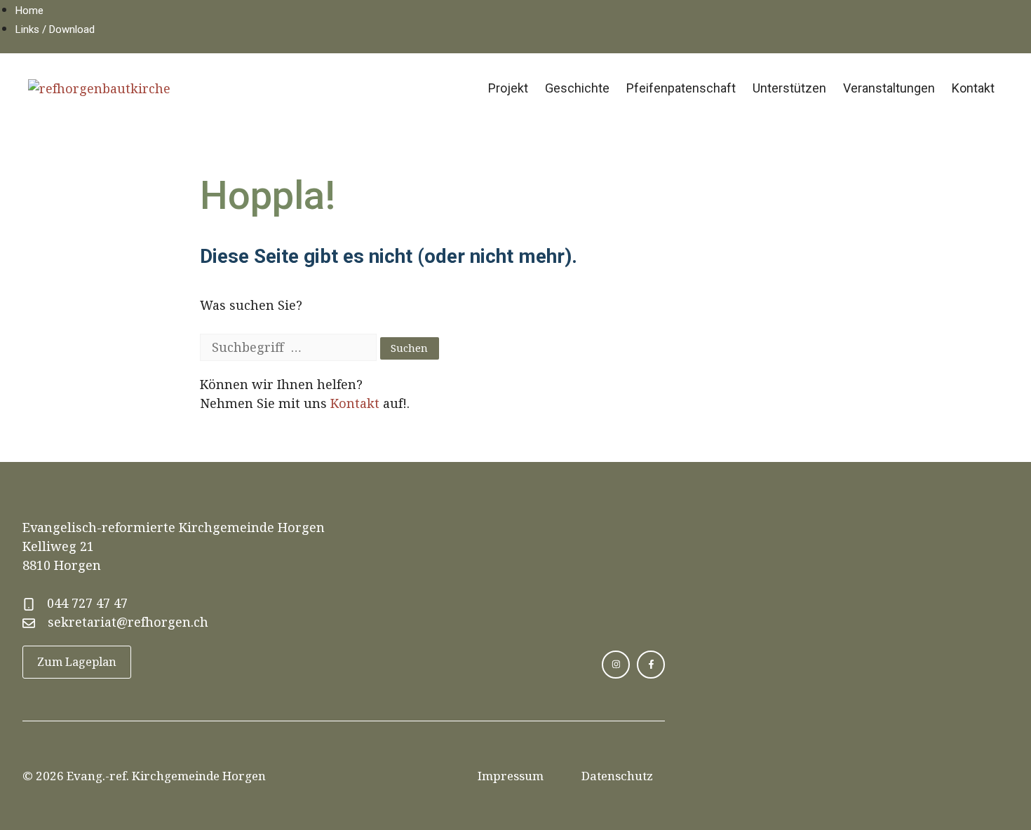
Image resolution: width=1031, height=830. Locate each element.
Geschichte (577, 88)
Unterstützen (789, 88)
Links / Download (55, 29)
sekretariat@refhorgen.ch (128, 621)
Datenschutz (617, 776)
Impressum (511, 776)
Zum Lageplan (76, 661)
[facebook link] (651, 665)
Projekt (508, 88)
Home (29, 10)
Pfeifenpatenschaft (681, 88)
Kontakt (973, 88)
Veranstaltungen (889, 88)
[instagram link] (616, 665)
